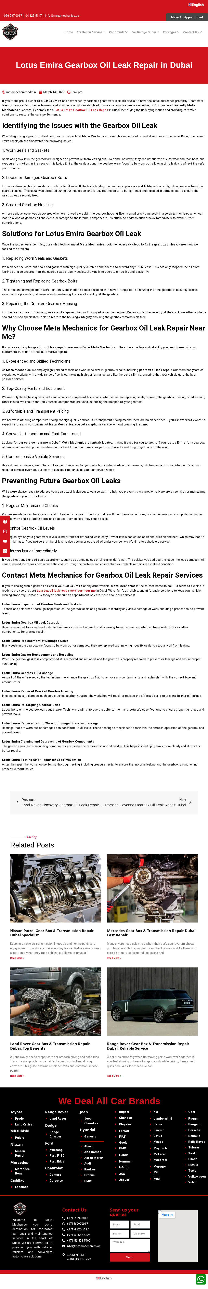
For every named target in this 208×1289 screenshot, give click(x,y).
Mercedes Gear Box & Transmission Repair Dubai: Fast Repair (151, 933)
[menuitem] (196, 4)
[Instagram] (5, 531)
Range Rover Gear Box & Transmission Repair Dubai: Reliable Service (148, 1046)
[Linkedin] (5, 551)
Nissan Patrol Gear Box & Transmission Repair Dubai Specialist (52, 933)
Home (68, 32)
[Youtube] (5, 541)
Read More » (17, 958)
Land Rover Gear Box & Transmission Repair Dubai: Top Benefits (50, 1046)
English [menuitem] (106, 1278)
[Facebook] (5, 522)
